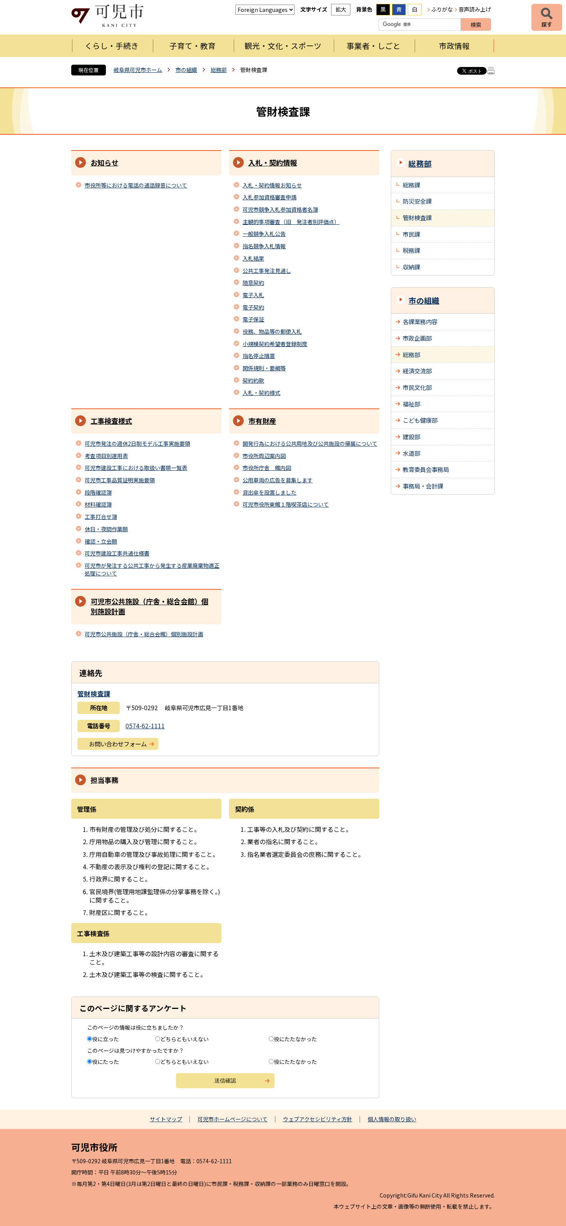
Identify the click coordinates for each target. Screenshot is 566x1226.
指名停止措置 (259, 356)
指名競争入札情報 (264, 246)
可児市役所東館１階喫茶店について (286, 504)
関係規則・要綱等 (264, 368)
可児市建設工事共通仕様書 (117, 553)
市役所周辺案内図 (264, 456)
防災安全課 (417, 201)
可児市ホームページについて (233, 1119)
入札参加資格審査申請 (269, 197)
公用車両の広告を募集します (278, 480)
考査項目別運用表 (106, 456)
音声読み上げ (475, 9)
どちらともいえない (184, 1039)
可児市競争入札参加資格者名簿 (280, 209)
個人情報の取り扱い (392, 1119)
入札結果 (253, 258)
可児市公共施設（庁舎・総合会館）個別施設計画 (149, 606)
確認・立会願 (101, 541)
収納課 (411, 267)
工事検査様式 (111, 421)
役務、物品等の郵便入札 (272, 331)
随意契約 (253, 282)
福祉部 (411, 404)
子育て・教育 (192, 45)
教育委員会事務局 (426, 469)
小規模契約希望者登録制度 (275, 344)
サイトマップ (166, 1119)
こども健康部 (420, 420)
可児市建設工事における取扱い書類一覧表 (136, 468)
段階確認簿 (98, 492)
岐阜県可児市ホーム (138, 70)
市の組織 (186, 70)
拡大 (340, 9)
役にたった (105, 1061)
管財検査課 (93, 693)
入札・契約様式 (261, 392)
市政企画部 (417, 338)
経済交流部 (417, 370)
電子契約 (253, 307)
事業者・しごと (373, 45)
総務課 (411, 185)
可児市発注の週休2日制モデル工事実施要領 (137, 443)
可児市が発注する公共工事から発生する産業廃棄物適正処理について (152, 569)
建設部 (411, 436)
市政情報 (454, 45)
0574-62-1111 (145, 725)
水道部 (411, 453)
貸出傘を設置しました (269, 492)
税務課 (411, 250)
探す (546, 17)
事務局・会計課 (423, 486)
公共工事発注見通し (267, 270)
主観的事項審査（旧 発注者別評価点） (291, 222)
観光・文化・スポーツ (283, 45)
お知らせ (104, 162)
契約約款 (253, 380)
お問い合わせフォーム (118, 743)
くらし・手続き (112, 45)
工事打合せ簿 (101, 516)
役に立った (105, 1039)
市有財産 (262, 421)
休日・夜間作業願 (106, 529)
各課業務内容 (420, 321)
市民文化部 (417, 387)
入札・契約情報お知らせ (272, 185)
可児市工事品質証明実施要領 (120, 480)
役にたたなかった (295, 1039)
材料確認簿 (98, 504)
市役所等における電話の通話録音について (136, 185)
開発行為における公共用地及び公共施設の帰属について (310, 443)
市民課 (411, 234)
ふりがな (442, 9)
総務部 (219, 70)
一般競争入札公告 (264, 234)
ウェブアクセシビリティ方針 (317, 1119)
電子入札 (253, 295)
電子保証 (253, 319)
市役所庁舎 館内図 (267, 468)
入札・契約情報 (272, 162)
